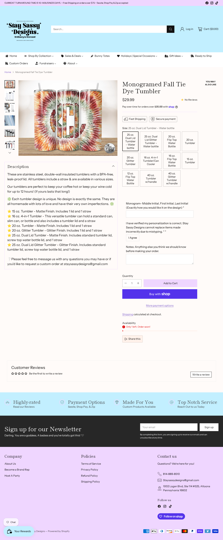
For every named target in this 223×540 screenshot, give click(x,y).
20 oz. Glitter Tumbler (130, 161)
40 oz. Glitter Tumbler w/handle (172, 178)
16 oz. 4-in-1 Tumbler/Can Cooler (151, 161)
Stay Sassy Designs (35, 531)
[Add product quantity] (138, 283)
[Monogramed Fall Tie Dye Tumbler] (67, 118)
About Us (10, 463)
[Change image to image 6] (10, 145)
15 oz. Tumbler (190, 160)
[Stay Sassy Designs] (25, 29)
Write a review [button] (201, 374)
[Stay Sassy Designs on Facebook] (207, 3)
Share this (134, 338)
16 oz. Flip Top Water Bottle (172, 160)
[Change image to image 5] (10, 133)
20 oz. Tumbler (190, 141)
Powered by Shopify (59, 531)
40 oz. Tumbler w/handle (151, 178)
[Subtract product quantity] (125, 283)
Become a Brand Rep (17, 469)
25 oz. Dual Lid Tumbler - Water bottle (130, 141)
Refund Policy (89, 475)
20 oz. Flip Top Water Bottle (172, 141)
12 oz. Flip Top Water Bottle (130, 178)
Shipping (127, 314)
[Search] (170, 29)
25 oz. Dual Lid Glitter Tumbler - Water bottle (151, 141)
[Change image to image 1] (10, 84)
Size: (148, 128)
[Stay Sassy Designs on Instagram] (212, 3)
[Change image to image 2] (10, 95)
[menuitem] (11, 56)
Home (8, 72)
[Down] (10, 153)
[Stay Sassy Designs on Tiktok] (216, 3)
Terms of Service (91, 463)
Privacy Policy (89, 469)
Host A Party (12, 475)
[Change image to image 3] (10, 108)
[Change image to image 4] (10, 120)
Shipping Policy (90, 481)
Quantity (127, 276)
